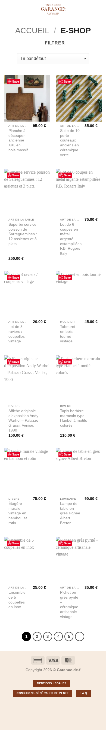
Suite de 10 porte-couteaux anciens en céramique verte (70, 143)
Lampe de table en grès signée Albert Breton (70, 513)
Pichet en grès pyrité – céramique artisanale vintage (69, 604)
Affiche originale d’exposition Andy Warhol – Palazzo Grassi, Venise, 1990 (23, 420)
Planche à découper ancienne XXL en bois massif (18, 140)
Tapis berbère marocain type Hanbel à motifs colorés (73, 418)
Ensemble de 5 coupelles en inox (17, 599)
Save (15, 81)
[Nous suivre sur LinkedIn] (47, 705)
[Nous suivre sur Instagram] (59, 705)
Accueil (32, 30)
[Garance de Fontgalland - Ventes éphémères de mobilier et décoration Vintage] (53, 9)
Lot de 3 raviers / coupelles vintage (16, 334)
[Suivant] (79, 636)
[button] (7, 9)
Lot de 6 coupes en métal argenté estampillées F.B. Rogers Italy (71, 238)
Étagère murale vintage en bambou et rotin (17, 513)
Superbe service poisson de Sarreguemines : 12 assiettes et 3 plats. (22, 234)
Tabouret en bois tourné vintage (67, 334)
